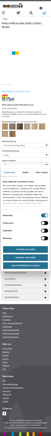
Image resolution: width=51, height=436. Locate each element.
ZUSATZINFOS (9, 279)
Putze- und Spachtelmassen (12, 323)
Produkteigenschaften (15, 272)
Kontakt (5, 401)
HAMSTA (5, 365)
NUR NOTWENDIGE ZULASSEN (25, 266)
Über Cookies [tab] (42, 172)
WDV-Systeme (7, 316)
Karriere (5, 359)
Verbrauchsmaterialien (10, 337)
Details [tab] (26, 172)
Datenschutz (6, 394)
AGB (4, 380)
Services (5, 355)
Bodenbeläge (7, 326)
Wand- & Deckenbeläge (10, 330)
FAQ (4, 369)
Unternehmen (7, 348)
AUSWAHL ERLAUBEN (25, 258)
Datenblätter (11, 291)
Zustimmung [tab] (9, 172)
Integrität (5, 398)
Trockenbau (6, 319)
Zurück (5, 19)
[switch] (45, 223)
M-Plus (5, 362)
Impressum (6, 391)
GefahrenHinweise (13, 285)
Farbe (4, 312)
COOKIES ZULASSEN (25, 249)
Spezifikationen (11, 297)
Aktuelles (5, 352)
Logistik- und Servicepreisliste (12, 387)
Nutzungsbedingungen (10, 384)
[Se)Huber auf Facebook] (4, 413)
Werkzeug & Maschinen (10, 333)
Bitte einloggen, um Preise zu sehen (16, 91)
